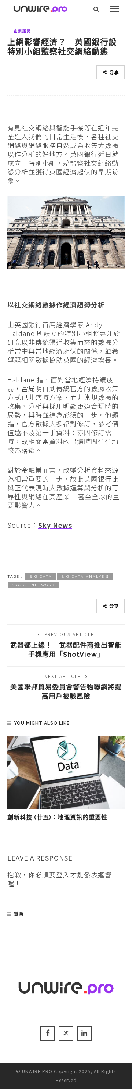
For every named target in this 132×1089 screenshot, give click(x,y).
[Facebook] (47, 1033)
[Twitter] (66, 1033)
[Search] (96, 9)
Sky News (55, 525)
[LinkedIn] (84, 1033)
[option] (66, 779)
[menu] (114, 8)
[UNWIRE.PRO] (40, 7)
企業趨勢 (22, 31)
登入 (63, 874)
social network (33, 585)
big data (40, 576)
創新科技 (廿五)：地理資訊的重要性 (57, 817)
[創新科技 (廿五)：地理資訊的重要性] (66, 772)
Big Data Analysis (85, 576)
